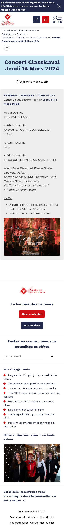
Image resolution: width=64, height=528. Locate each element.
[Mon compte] (36, 19)
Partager (7, 48)
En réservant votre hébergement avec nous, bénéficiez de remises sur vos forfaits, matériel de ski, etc (28, 6)
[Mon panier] (45, 19)
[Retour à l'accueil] (7, 19)
